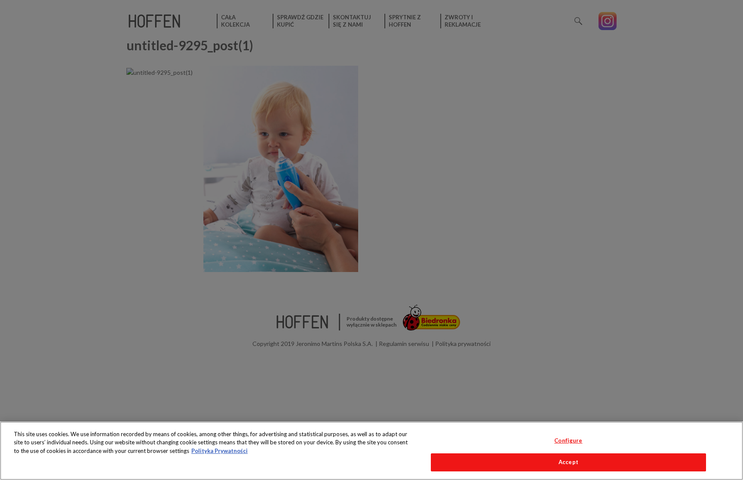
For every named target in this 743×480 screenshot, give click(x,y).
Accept (568, 462)
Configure (568, 440)
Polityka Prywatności (219, 450)
